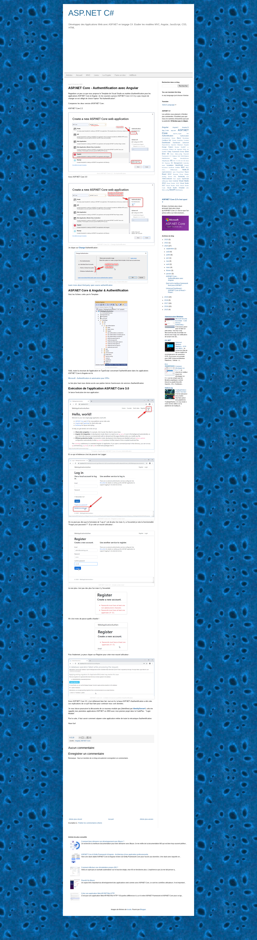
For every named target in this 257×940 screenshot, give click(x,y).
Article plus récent (75, 819)
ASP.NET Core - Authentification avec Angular (174, 278)
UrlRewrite (165, 181)
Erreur (182, 151)
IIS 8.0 (180, 160)
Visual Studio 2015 (173, 183)
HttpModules (166, 158)
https (175, 158)
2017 (166, 303)
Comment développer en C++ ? (180, 368)
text (187, 176)
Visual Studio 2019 (172, 185)
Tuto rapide (177, 178)
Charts (174, 140)
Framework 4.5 (166, 156)
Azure (173, 138)
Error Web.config (176, 154)
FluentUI (186, 154)
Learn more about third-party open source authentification (90, 285)
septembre (170, 249)
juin (167, 258)
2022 (166, 243)
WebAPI (172, 190)
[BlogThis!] (82, 737)
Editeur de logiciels (175, 149)
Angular (77, 741)
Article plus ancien (146, 819)
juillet (168, 255)
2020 (166, 246)
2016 (166, 306)
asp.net (173, 130)
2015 (166, 310)
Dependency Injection (169, 145)
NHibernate (173, 169)
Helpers (174, 156)
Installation (170, 165)
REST (170, 174)
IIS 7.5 (175, 160)
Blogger (143, 909)
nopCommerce (167, 172)
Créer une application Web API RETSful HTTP (98, 893)
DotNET (183, 147)
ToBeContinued (167, 178)
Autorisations (166, 138)
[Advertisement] (128, 52)
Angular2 (175, 127)
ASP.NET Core (85, 741)
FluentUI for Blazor (88, 880)
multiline (177, 167)
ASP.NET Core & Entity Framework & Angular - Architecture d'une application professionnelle (114, 854)
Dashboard (166, 143)
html (179, 156)
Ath (188, 133)
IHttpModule (165, 160)
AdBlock (132, 75)
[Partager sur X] (85, 737)
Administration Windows (174, 317)
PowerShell (180, 172)
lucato (129, 909)
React (164, 174)
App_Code (165, 130)
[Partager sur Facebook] (87, 737)
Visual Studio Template (176, 188)
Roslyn (187, 174)
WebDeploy (179, 190)
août (168, 252)
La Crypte (107, 75)
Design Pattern (167, 147)
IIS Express (166, 163)
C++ (166, 364)
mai (167, 261)
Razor (187, 172)
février (168, 270)
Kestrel (186, 165)
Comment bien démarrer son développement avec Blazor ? (102, 841)
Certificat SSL (166, 140)
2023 (166, 239)
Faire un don (120, 75)
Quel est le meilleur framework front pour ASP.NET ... (177, 284)
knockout (165, 167)
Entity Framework (173, 151)
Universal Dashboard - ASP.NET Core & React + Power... (176, 290)
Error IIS (165, 154)
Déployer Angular (183, 145)
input (163, 165)
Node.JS (185, 170)
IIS (171, 160)
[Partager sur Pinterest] (90, 737)
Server (170, 176)
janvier (169, 274)
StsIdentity (181, 176)
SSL (175, 176)
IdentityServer (184, 158)
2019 (166, 297)
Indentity (186, 163)
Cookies (186, 140)
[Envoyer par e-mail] (80, 737)
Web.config (165, 190)
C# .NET (168, 340)
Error (187, 152)
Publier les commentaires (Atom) (90, 823)
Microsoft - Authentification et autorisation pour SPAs (88, 378)
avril (168, 264)
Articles (69, 75)
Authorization (184, 136)
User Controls (173, 181)
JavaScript (179, 165)
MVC (88, 75)
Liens (96, 75)
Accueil (79, 75)
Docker (177, 147)
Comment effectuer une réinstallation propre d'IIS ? (99, 867)
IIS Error (186, 160)
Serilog (164, 176)
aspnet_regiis (177, 133)
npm (174, 172)
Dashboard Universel (181, 142)
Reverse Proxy (178, 174)
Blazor (179, 138)
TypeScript (185, 178)
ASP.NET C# (91, 12)
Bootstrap (186, 138)
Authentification (167, 136)
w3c (187, 188)
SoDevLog (169, 388)
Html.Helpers (185, 156)
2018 (166, 300)
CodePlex (180, 140)
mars (168, 267)
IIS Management (176, 163)
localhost (171, 167)
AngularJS (185, 127)
